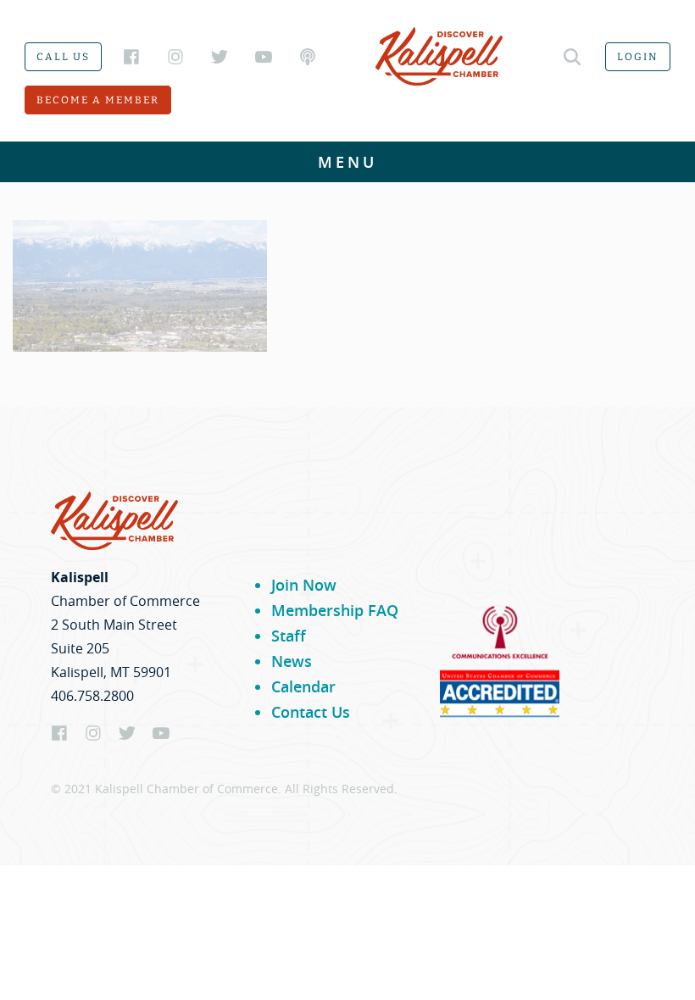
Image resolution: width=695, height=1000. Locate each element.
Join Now (303, 585)
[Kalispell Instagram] (175, 56)
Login (638, 57)
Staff (288, 635)
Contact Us (310, 712)
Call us (63, 57)
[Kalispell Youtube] (263, 56)
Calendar (303, 686)
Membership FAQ (334, 610)
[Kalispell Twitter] (219, 56)
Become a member (97, 100)
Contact (347, 458)
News (291, 661)
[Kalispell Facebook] (131, 56)
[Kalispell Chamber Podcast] (307, 56)
